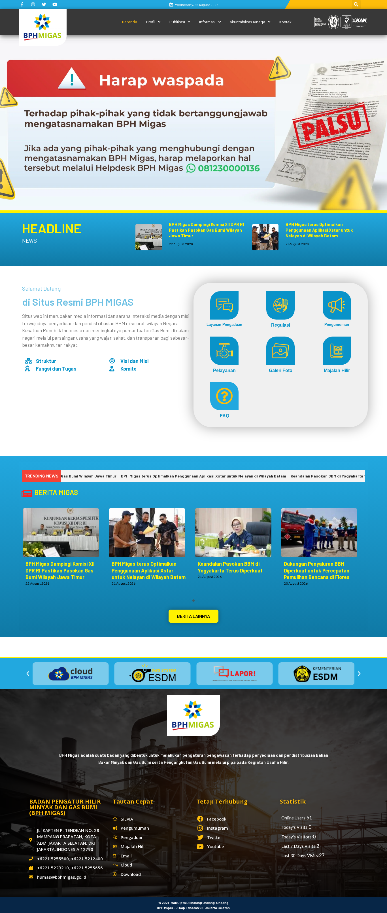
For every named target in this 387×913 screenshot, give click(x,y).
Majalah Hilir (337, 370)
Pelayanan (224, 370)
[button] (193, 616)
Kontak (285, 21)
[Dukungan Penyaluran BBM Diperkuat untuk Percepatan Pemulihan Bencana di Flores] (322, 532)
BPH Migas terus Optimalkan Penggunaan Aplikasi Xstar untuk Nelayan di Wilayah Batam (319, 230)
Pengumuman (336, 324)
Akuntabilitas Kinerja (247, 21)
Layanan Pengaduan (224, 324)
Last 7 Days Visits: (298, 846)
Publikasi (177, 21)
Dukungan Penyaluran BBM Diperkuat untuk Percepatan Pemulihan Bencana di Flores (317, 570)
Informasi (207, 21)
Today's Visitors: (297, 836)
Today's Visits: (295, 827)
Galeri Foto (280, 370)
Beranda (129, 21)
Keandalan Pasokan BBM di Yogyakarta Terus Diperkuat (308, 476)
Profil (150, 21)
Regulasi (280, 325)
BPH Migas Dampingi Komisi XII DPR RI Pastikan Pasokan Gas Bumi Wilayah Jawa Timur (206, 230)
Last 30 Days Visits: (300, 855)
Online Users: (294, 817)
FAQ (224, 415)
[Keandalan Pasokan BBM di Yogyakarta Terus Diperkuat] (236, 532)
